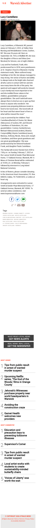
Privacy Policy (29, 519)
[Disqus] (18, 252)
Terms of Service (19, 519)
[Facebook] (11, 199)
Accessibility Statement (18, 521)
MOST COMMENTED (7, 425)
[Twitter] (17, 199)
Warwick (4, 19)
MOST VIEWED (5, 360)
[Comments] (23, 199)
